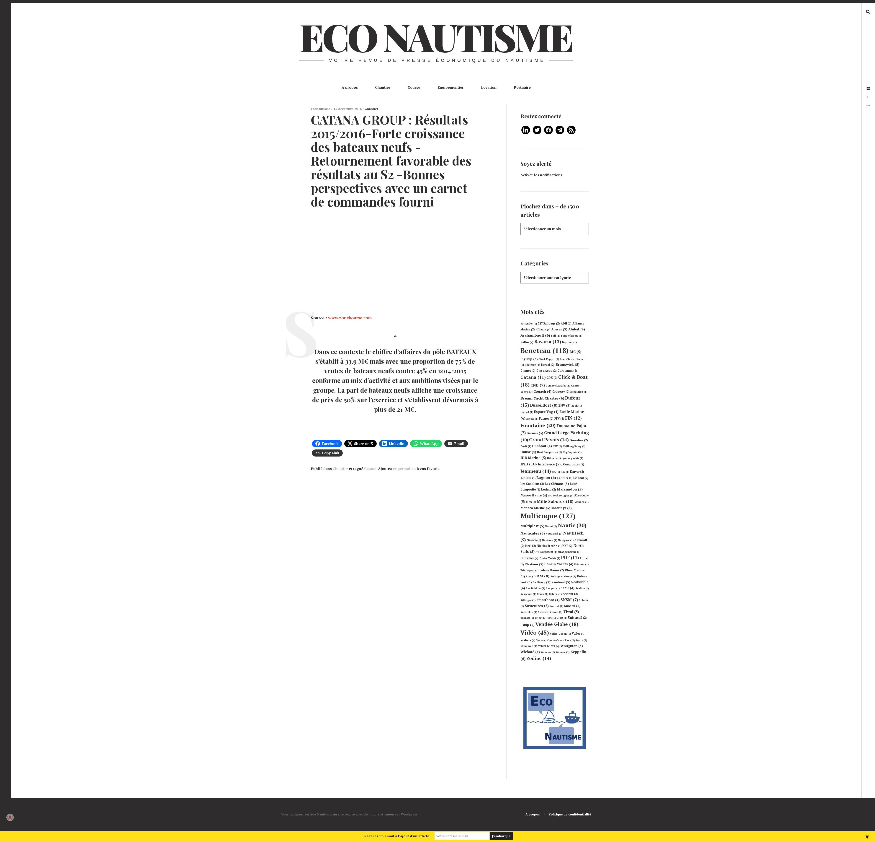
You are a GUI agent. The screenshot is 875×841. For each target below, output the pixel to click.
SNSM (569, 599)
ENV (564, 405)
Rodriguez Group (563, 576)
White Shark (549, 646)
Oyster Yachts (549, 558)
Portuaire (522, 87)
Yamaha (548, 652)
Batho (526, 342)
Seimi (542, 594)
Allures (559, 329)
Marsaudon (570, 489)
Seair (567, 588)
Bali (555, 335)
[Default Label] (525, 129)
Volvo (542, 640)
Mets (531, 502)
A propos (350, 87)
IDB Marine (533, 457)
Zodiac (538, 658)
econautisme (321, 108)
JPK (565, 471)
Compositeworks (558, 385)
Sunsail (572, 606)
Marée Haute (533, 495)
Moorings (561, 508)
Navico (534, 540)
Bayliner (569, 342)
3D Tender (528, 323)
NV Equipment (546, 551)
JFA (556, 471)
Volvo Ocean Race (561, 640)
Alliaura (543, 329)
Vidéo (534, 632)
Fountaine (538, 425)
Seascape (528, 594)
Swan (557, 612)
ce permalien (404, 468)
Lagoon (546, 477)
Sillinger (527, 600)
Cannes (527, 371)
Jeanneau (535, 471)
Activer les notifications (541, 174)
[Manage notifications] (10, 817)
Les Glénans (557, 484)
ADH (566, 323)
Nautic (572, 525)
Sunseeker (528, 612)
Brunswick (567, 364)
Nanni (551, 526)
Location (489, 87)
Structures (537, 605)
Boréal (548, 365)
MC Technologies (560, 495)
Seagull (553, 588)
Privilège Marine (550, 570)
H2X (557, 446)
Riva (530, 576)
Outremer (529, 558)
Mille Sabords (555, 501)
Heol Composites (549, 452)
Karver (577, 472)
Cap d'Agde (546, 371)
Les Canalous (532, 484)
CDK (552, 378)
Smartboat (548, 600)
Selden (555, 594)
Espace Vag (546, 412)
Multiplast (532, 526)
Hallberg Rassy (574, 446)
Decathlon (578, 391)
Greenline (579, 440)
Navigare (566, 540)
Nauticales (532, 533)
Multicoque (548, 515)
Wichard (530, 652)
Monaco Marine (535, 508)
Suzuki (544, 612)
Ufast (562, 617)
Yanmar (562, 652)
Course (414, 87)
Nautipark (554, 533)
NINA (556, 546)
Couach (542, 391)
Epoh (576, 405)
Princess (581, 564)
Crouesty (560, 392)
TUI (551, 617)
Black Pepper (549, 359)
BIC (575, 351)
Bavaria (547, 342)
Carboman (567, 371)
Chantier (382, 87)
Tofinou (527, 617)
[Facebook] (548, 129)
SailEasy (542, 582)
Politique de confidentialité (570, 814)
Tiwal (571, 611)
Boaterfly (532, 364)
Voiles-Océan (560, 633)
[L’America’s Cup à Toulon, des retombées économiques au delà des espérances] (868, 105)
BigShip (529, 359)
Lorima (548, 489)
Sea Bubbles (535, 588)
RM (543, 576)
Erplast (526, 412)
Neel (530, 546)
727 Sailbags (549, 323)
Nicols (543, 546)
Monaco (581, 502)
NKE (567, 546)
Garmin (535, 433)
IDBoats (554, 458)
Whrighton (572, 646)
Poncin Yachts (558, 564)
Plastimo (534, 564)
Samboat (560, 582)
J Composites (572, 464)
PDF (570, 557)
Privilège (528, 570)
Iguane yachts (572, 458)
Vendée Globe (556, 624)
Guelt (525, 446)
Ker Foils (527, 478)
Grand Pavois (549, 439)
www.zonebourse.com (350, 318)
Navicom (549, 540)
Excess (532, 418)
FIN (573, 418)
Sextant (570, 594)
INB (528, 464)
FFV (559, 418)
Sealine (582, 588)
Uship (527, 625)
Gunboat (542, 446)
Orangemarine (569, 551)
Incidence (549, 464)
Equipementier (451, 87)
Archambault (535, 335)
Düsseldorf (544, 405)
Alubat (576, 329)
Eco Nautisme (435, 36)
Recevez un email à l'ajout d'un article (396, 836)
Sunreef (556, 606)
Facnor (546, 418)
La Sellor (564, 478)
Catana (370, 468)
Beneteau (544, 350)
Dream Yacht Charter (542, 398)
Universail (577, 618)
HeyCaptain (572, 452)
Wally (581, 640)
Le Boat (581, 478)
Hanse (528, 452)
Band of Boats (571, 335)
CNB (537, 385)
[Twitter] (537, 129)
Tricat (540, 617)
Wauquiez (528, 646)
